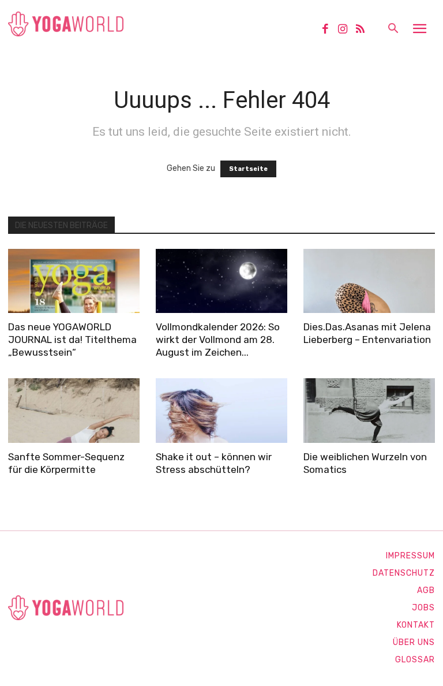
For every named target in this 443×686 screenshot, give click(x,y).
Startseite (248, 169)
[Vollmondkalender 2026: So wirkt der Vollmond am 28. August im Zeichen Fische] (221, 281)
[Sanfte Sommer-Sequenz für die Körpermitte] (74, 410)
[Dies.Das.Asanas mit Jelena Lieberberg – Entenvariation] (369, 281)
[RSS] (364, 30)
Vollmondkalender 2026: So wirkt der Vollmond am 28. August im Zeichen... (218, 339)
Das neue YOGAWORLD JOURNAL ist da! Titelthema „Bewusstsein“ (72, 339)
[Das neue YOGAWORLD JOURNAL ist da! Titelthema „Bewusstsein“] (74, 281)
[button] (393, 29)
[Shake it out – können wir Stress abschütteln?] (221, 410)
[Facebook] (329, 30)
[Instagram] (346, 30)
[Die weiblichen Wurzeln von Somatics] (369, 410)
